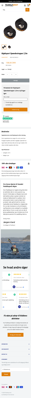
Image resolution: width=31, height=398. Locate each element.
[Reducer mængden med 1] (7, 74)
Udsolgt (15, 80)
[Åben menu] (2, 5)
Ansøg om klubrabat (15, 335)
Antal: (3, 74)
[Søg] (27, 10)
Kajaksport (5, 57)
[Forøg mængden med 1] (16, 74)
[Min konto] (25, 5)
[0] (28, 5)
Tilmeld (6, 374)
